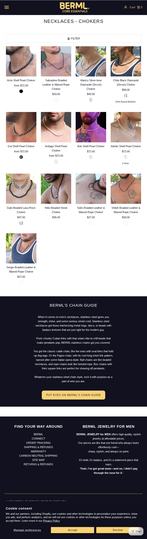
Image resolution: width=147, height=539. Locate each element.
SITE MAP (38, 459)
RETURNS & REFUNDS (38, 464)
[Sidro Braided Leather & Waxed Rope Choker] (91, 189)
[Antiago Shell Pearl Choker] (56, 127)
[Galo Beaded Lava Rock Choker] (21, 189)
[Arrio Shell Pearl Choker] (21, 61)
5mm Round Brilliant (125, 102)
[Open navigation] (28, 7)
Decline (118, 529)
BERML (38, 434)
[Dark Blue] (21, 91)
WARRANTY (38, 451)
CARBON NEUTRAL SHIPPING (38, 455)
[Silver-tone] (91, 100)
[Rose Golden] (126, 223)
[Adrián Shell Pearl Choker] (126, 127)
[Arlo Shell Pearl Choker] (91, 127)
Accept (72, 529)
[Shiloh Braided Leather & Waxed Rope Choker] (126, 189)
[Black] (56, 100)
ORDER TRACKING (38, 442)
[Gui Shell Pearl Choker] (21, 127)
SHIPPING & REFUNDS (38, 447)
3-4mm (125, 163)
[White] (56, 161)
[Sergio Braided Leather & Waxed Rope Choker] (21, 248)
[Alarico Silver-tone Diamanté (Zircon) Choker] (91, 61)
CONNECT (38, 438)
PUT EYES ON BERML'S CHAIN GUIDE (73, 394)
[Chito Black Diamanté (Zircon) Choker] (126, 61)
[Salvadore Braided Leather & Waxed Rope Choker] (56, 61)
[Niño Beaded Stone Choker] (56, 189)
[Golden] (21, 282)
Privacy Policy (51, 520)
